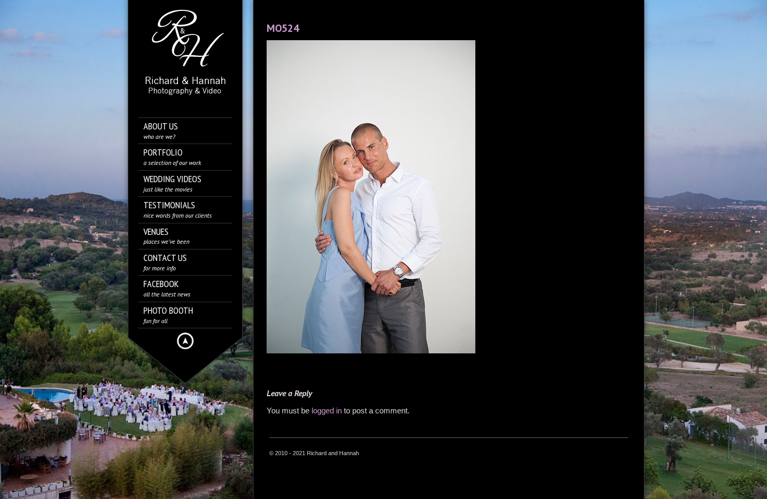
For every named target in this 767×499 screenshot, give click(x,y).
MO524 (283, 28)
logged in (326, 410)
